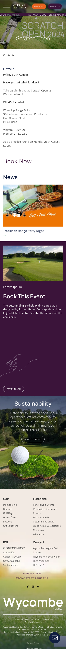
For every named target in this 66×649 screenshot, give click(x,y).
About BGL (9, 552)
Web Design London (33, 622)
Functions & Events (43, 504)
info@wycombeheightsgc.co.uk (32, 577)
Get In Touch (14, 389)
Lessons (7, 521)
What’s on (38, 534)
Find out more (33, 439)
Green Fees (9, 517)
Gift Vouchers (10, 525)
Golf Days (8, 513)
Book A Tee (55, 6)
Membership (10, 504)
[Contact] (54, 637)
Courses (7, 509)
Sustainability (10, 565)
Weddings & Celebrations (47, 525)
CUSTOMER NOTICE (14, 548)
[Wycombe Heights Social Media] (27, 586)
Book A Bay (39, 6)
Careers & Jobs (11, 560)
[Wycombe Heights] (19, 6)
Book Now (17, 161)
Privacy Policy (33, 643)
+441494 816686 (32, 573)
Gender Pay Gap (12, 556)
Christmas (38, 530)
